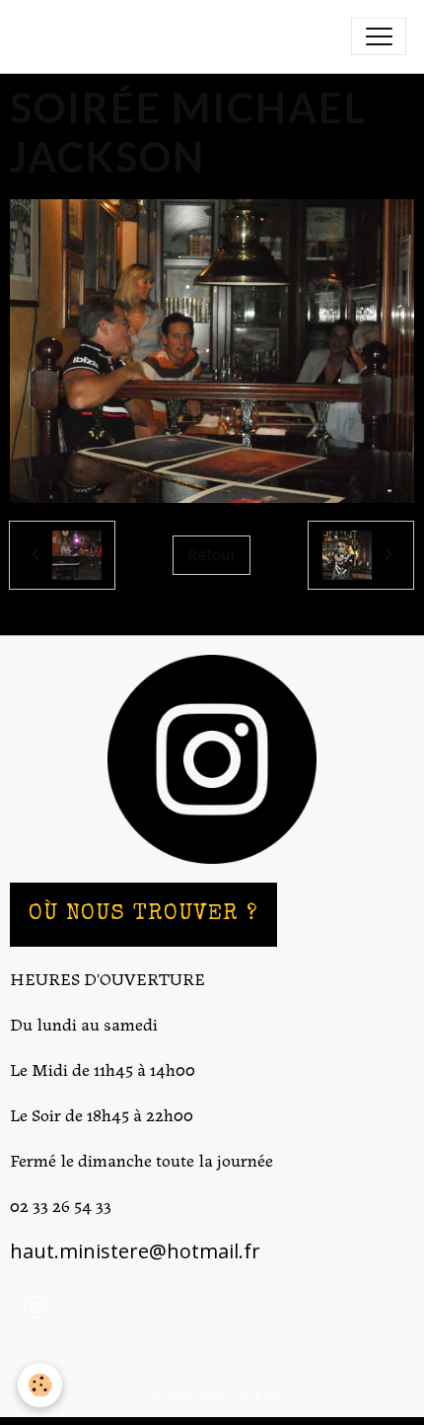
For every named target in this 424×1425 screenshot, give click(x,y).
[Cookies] (40, 1385)
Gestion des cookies (212, 1395)
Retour (212, 554)
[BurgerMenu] (378, 36)
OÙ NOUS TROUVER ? (143, 914)
